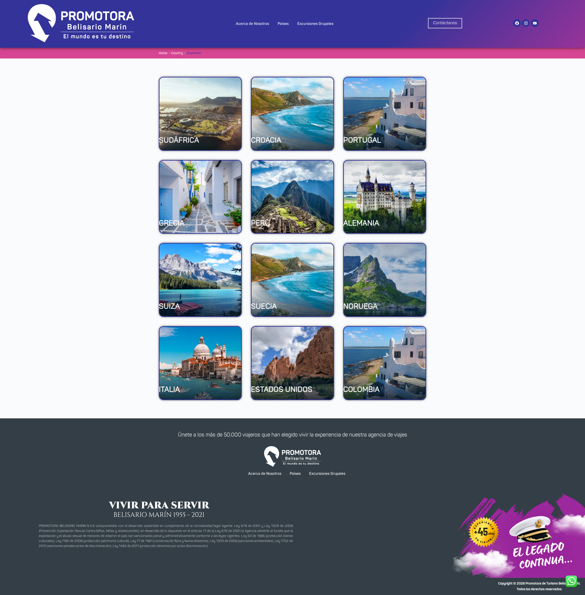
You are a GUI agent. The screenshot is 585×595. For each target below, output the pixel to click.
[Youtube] (535, 23)
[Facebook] (517, 23)
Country (177, 53)
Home (163, 53)
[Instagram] (526, 23)
